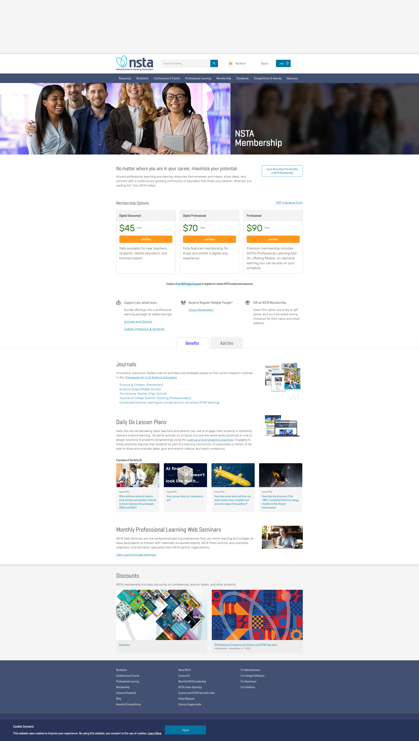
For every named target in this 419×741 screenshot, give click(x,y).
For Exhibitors (248, 687)
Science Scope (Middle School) (140, 389)
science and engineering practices (210, 440)
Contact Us (184, 675)
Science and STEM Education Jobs (196, 693)
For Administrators (250, 670)
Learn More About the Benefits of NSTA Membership (282, 171)
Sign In (264, 63)
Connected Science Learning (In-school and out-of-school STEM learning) (169, 402)
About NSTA (184, 670)
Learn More (154, 733)
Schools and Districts (138, 321)
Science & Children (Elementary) (141, 385)
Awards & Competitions (128, 704)
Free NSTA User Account (188, 284)
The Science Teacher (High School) (143, 393)
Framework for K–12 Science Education (151, 377)
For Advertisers (248, 681)
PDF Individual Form (289, 202)
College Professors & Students (144, 329)
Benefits (192, 343)
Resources (125, 78)
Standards (242, 78)
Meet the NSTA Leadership (192, 681)
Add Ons (226, 343)
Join (281, 63)
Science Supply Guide (189, 704)
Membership (223, 78)
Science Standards (126, 693)
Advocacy (292, 78)
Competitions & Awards (268, 78)
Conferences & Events (167, 78)
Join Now (146, 239)
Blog (118, 698)
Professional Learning (198, 78)
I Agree (185, 730)
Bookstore (143, 78)
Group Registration (201, 310)
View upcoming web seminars (136, 555)
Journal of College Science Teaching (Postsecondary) (155, 398)
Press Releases (186, 698)
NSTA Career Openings (190, 687)
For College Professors (252, 675)
